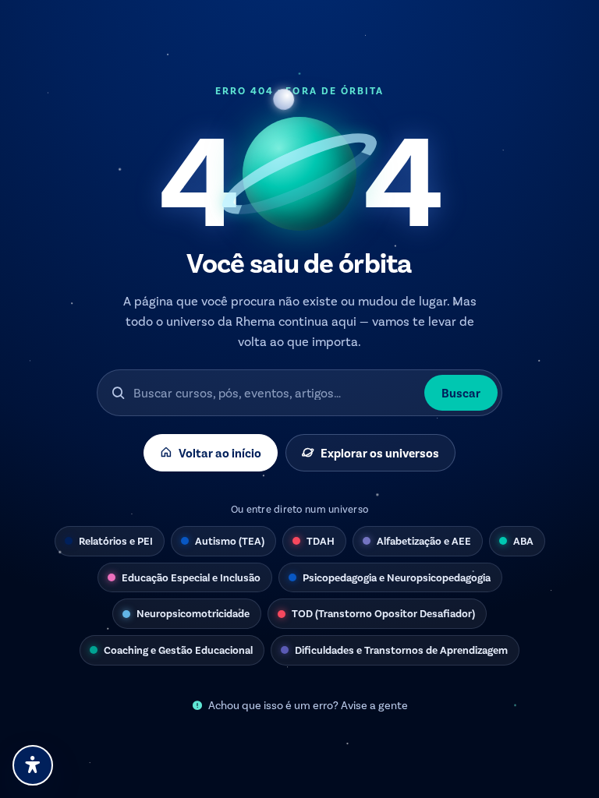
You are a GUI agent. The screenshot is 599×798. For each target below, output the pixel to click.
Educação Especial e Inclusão (191, 577)
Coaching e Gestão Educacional (178, 649)
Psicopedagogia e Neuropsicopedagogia (397, 577)
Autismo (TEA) (229, 540)
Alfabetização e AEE (424, 540)
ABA (523, 540)
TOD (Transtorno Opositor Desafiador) (383, 613)
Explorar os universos (380, 452)
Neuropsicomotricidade (193, 613)
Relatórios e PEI (116, 540)
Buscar (460, 392)
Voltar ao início (220, 452)
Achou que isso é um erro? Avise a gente (308, 704)
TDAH (321, 540)
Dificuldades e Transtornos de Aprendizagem (401, 649)
